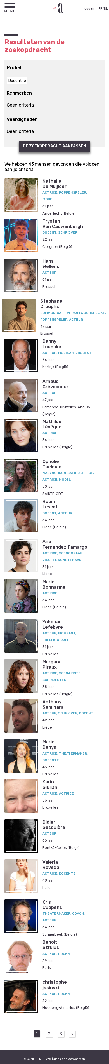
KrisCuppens (52, 904)
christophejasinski (54, 985)
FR (101, 8)
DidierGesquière (53, 824)
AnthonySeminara (53, 704)
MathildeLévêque (51, 424)
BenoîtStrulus (50, 944)
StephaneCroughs (51, 304)
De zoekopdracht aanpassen (54, 146)
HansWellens (50, 264)
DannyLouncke (51, 344)
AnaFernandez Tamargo (64, 544)
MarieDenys (49, 744)
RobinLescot (50, 504)
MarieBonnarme (53, 584)
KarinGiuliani (50, 784)
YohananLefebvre (52, 624)
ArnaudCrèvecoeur (55, 384)
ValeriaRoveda (50, 864)
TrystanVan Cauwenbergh (62, 224)
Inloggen (87, 8)
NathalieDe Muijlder (54, 183)
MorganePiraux (52, 664)
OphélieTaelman (51, 464)
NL (106, 8)
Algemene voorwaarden (69, 1058)
